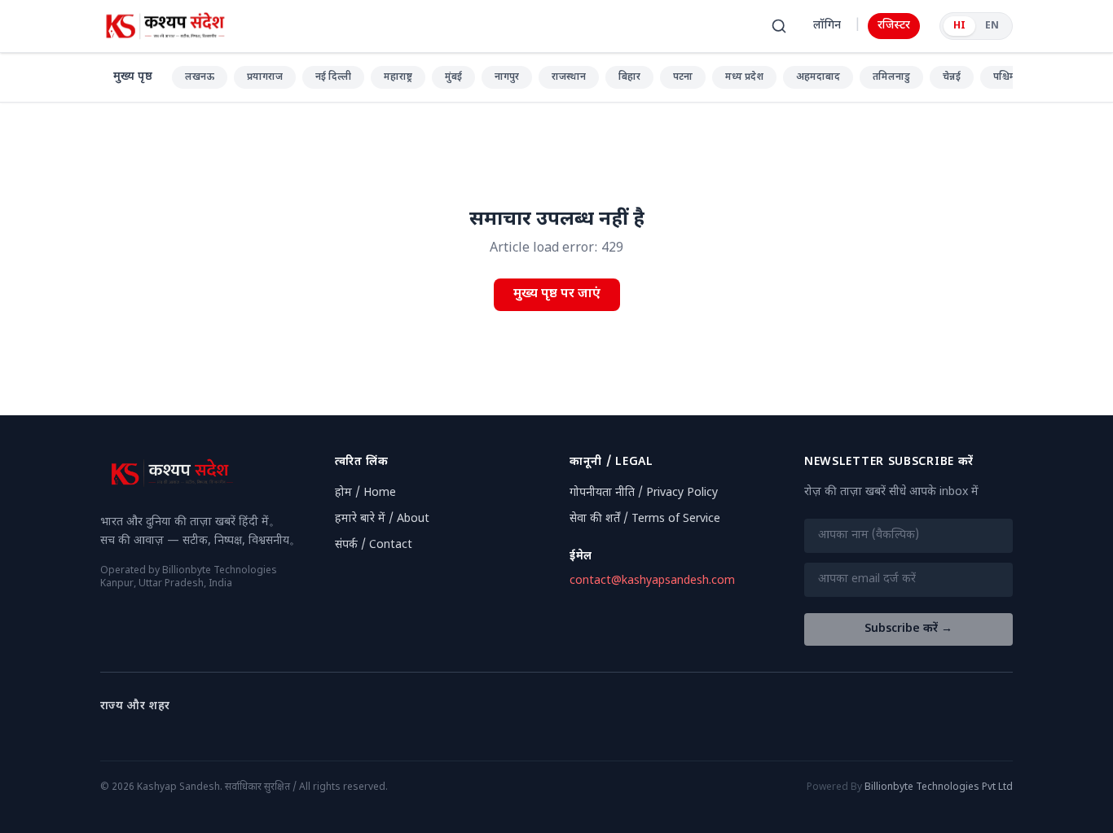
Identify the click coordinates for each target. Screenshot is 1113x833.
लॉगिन (827, 25)
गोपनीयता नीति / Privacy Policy (644, 493)
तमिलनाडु (891, 77)
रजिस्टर (894, 25)
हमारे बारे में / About (382, 519)
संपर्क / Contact (373, 545)
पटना (683, 77)
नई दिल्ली (333, 77)
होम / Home (365, 493)
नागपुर (507, 77)
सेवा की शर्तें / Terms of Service (645, 519)
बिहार (629, 77)
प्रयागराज (265, 77)
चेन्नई (952, 77)
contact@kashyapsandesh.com (652, 581)
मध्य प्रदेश (744, 77)
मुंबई (453, 77)
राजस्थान (569, 77)
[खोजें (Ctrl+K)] (779, 26)
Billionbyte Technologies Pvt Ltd (938, 787)
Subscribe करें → (908, 629)
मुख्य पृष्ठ (132, 77)
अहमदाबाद (818, 77)
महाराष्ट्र (398, 77)
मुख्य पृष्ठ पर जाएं (556, 294)
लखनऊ (199, 77)
